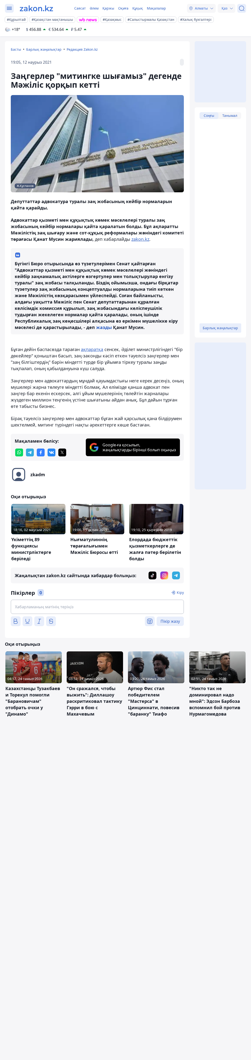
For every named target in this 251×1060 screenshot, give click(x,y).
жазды (104, 327)
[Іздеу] (241, 8)
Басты (16, 49)
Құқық (137, 8)
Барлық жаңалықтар (44, 49)
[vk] (51, 452)
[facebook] (40, 452)
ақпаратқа (92, 349)
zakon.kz (140, 239)
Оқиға (123, 8)
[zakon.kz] (36, 8)
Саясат (80, 8)
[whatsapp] (19, 452)
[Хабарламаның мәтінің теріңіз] (97, 607)
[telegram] (29, 452)
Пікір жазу (170, 621)
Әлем (94, 8)
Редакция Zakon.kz (82, 49)
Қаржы (108, 8)
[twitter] (62, 452)
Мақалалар (156, 8)
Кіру (180, 592)
